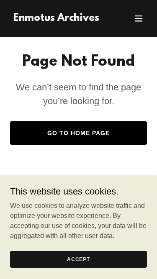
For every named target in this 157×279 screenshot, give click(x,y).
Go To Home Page (78, 133)
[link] (56, 18)
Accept (78, 259)
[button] (138, 18)
